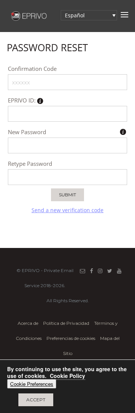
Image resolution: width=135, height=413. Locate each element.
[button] (89, 15)
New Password (27, 132)
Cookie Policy (67, 375)
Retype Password (30, 163)
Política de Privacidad (66, 323)
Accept (35, 399)
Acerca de (28, 323)
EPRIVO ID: (22, 100)
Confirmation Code (32, 68)
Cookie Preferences (31, 383)
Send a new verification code (68, 210)
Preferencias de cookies (70, 338)
